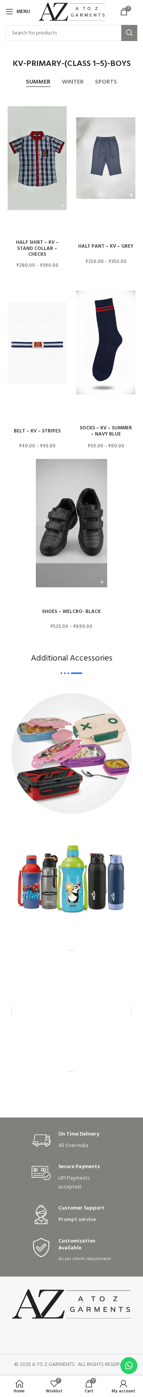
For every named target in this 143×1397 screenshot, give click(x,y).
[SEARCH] (129, 33)
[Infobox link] (72, 1140)
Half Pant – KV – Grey (105, 246)
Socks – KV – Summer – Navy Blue (106, 431)
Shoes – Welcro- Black (71, 612)
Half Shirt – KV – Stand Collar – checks (37, 249)
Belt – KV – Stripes (37, 431)
